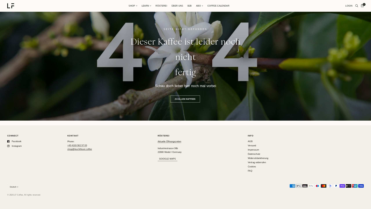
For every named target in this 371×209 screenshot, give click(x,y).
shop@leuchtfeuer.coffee (79, 149)
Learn (145, 5)
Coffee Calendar (218, 5)
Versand (252, 145)
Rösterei (161, 5)
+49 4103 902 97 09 (77, 145)
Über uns (177, 5)
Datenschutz (254, 154)
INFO (251, 136)
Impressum (253, 149)
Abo (198, 5)
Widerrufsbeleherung (258, 158)
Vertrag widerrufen (257, 162)
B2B (190, 5)
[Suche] (357, 6)
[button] (185, 99)
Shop (132, 5)
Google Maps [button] (167, 158)
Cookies (252, 166)
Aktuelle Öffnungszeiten (169, 141)
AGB (250, 141)
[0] (362, 6)
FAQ (250, 171)
